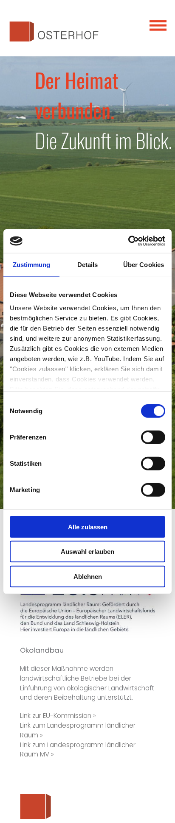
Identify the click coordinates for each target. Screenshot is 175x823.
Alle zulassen (87, 526)
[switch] (153, 437)
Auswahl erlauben (87, 551)
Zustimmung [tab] (32, 264)
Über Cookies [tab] (143, 264)
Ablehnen (87, 576)
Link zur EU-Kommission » (58, 715)
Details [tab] (87, 264)
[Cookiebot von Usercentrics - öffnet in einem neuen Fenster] (128, 241)
